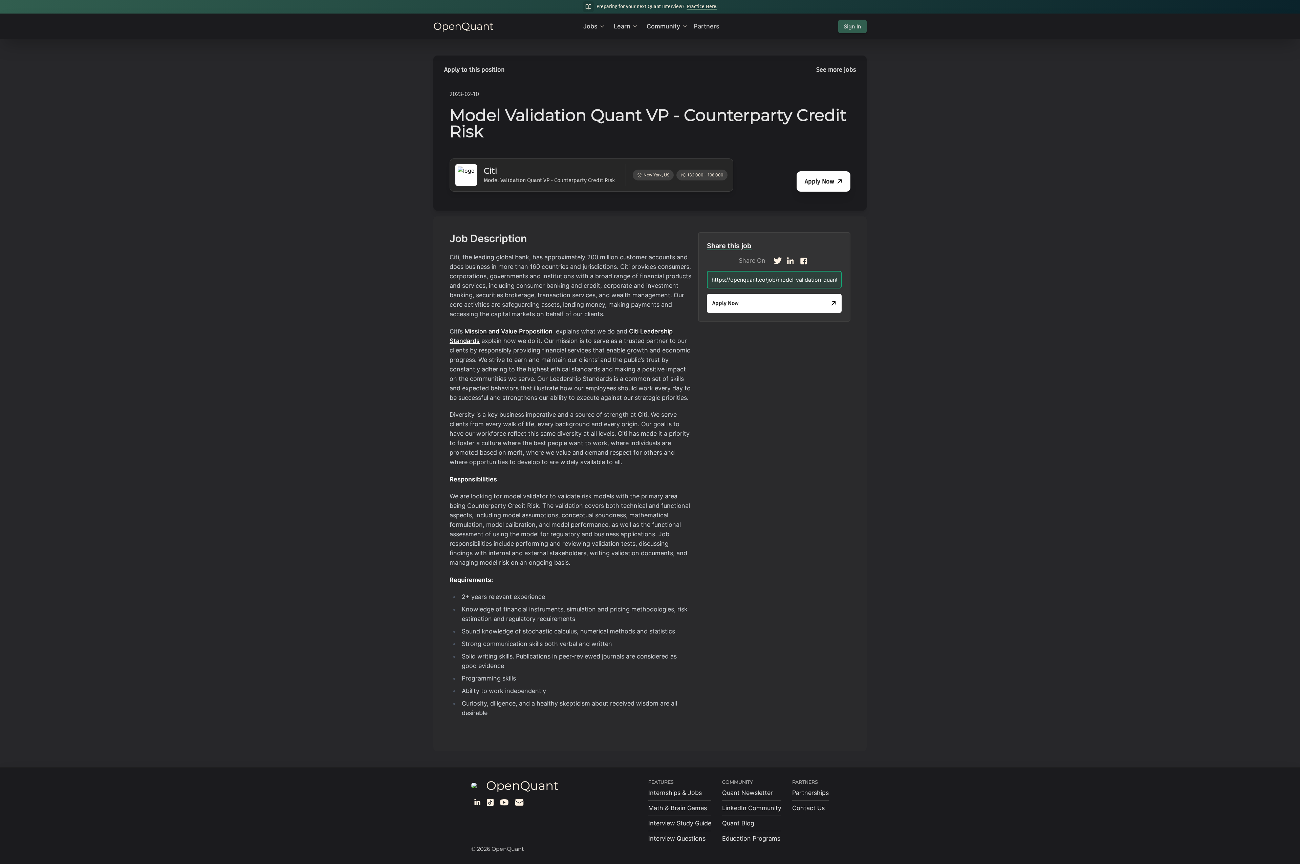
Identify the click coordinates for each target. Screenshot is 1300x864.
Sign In (852, 26)
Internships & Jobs (675, 792)
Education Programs (751, 838)
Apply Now (819, 181)
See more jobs (836, 69)
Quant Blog (738, 823)
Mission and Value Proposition (508, 331)
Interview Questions (677, 838)
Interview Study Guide (679, 823)
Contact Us (808, 808)
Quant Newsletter (747, 792)
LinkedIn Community (751, 808)
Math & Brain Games (677, 808)
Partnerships (810, 792)
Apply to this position (474, 69)
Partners (706, 26)
